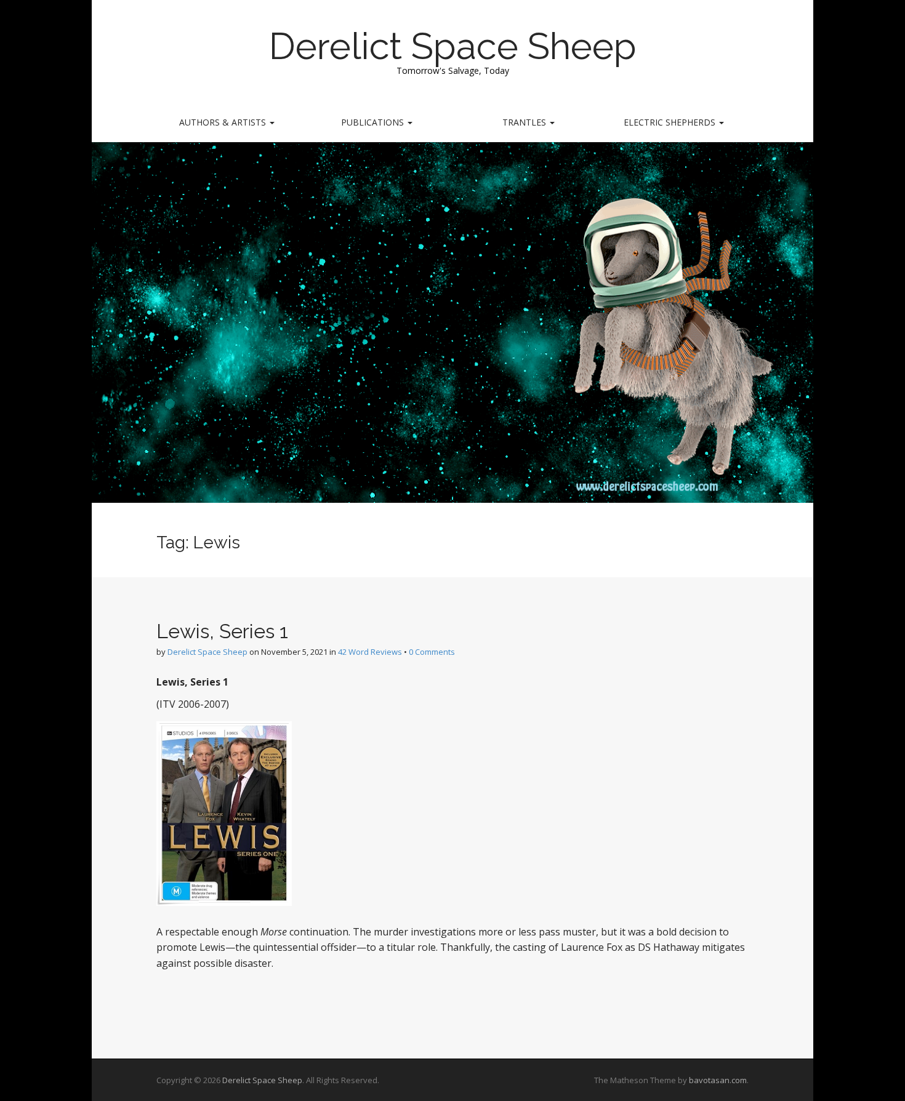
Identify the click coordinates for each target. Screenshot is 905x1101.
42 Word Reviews (370, 651)
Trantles (525, 122)
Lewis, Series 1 (222, 631)
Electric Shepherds (671, 122)
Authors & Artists (223, 122)
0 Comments (432, 651)
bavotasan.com (718, 1080)
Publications (373, 122)
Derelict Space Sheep (453, 46)
